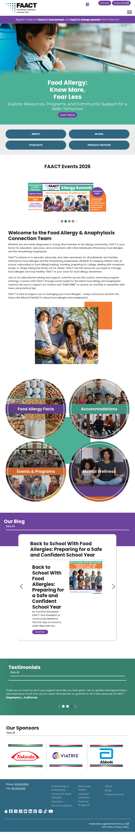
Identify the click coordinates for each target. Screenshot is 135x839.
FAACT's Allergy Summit (85, 19)
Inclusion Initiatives (84, 795)
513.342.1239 (18, 788)
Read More (40, 632)
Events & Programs (84, 803)
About (108, 786)
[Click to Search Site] (87, 4)
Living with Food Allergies (61, 795)
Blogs (108, 790)
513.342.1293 (22, 784)
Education (57, 801)
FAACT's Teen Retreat (51, 19)
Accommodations (61, 805)
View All (10, 526)
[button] (58, 221)
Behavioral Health (84, 788)
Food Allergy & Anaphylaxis (59, 788)
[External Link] (25, 756)
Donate (104, 3)
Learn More (67, 115)
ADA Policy (107, 826)
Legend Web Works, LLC (114, 823)
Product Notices (114, 794)
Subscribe (120, 3)
